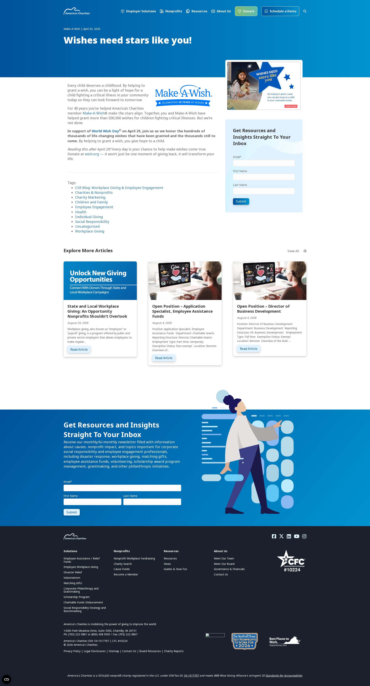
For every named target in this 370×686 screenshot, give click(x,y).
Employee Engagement (94, 207)
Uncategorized (87, 226)
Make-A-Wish (93, 113)
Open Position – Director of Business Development (263, 309)
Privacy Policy (72, 651)
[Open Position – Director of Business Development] (269, 280)
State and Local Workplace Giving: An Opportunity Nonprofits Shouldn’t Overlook (97, 311)
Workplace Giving (89, 231)
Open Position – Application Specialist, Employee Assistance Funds (182, 311)
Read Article (80, 349)
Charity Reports (174, 651)
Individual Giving (89, 216)
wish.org (92, 154)
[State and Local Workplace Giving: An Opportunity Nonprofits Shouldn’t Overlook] (100, 280)
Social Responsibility (92, 221)
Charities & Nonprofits (94, 192)
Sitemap (114, 651)
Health (80, 212)
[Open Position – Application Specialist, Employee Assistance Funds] (185, 280)
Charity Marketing (90, 197)
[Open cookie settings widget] (6, 679)
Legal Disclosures (95, 651)
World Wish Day (105, 131)
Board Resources (150, 651)
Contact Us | (130, 651)
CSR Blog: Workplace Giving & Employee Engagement (119, 187)
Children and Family (91, 202)
